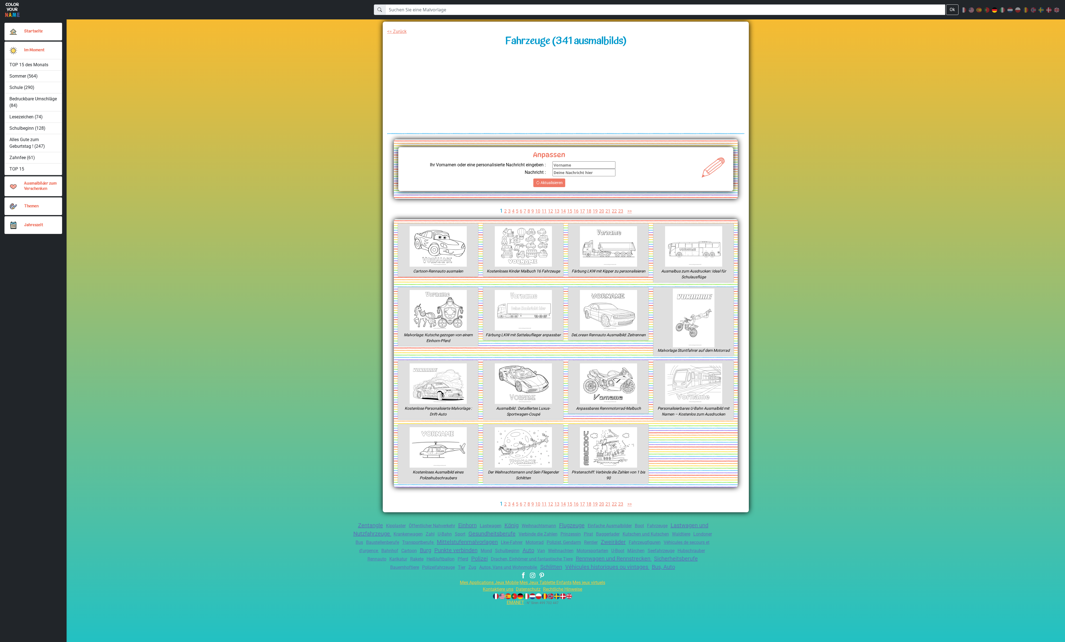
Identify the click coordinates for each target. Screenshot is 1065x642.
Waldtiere (681, 534)
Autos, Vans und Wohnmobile (508, 567)
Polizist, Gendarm (564, 542)
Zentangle (370, 525)
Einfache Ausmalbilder (610, 525)
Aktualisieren (551, 182)
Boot (639, 525)
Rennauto (376, 559)
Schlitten (551, 567)
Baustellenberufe (382, 542)
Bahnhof (389, 550)
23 (620, 211)
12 (550, 211)
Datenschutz (528, 589)
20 (601, 211)
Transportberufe (418, 542)
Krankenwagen (408, 534)
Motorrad (535, 542)
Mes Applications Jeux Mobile (489, 582)
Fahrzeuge (657, 525)
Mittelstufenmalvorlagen (467, 542)
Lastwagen (490, 525)
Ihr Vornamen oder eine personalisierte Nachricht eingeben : (488, 164)
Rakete (417, 559)
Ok (952, 9)
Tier (461, 567)
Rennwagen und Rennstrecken (614, 558)
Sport (460, 534)
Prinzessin (571, 534)
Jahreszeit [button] (33, 225)
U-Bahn (445, 534)
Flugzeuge (572, 525)
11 (544, 211)
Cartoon (409, 550)
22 (614, 211)
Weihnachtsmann (539, 525)
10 (537, 211)
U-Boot (617, 550)
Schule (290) (21, 87)
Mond (486, 550)
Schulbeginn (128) (27, 128)
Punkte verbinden (456, 550)
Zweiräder (613, 542)
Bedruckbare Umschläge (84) (33, 102)
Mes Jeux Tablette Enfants (545, 582)
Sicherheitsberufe (676, 558)
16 (576, 211)
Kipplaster (396, 525)
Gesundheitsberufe (492, 533)
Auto (528, 550)
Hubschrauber (691, 550)
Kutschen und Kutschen (646, 534)
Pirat (588, 534)
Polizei (479, 558)
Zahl (430, 534)
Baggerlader (608, 534)
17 (582, 211)
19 (595, 211)
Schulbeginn (507, 550)
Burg (425, 550)
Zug (472, 567)
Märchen (636, 550)
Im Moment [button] (34, 50)
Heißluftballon (441, 559)
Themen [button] (31, 206)
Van (541, 550)
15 (569, 211)
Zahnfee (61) (22, 157)
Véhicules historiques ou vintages (607, 567)
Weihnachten (561, 550)
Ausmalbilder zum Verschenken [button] (40, 186)
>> (629, 211)
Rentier (591, 542)
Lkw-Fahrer (512, 542)
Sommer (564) (23, 76)
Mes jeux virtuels (588, 582)
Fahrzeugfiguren (645, 542)
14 (563, 211)
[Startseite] (13, 31)
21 (607, 211)
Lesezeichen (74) (26, 116)
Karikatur (398, 559)
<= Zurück (397, 31)
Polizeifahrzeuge (438, 567)
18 (588, 211)
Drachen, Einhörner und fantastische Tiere (532, 559)
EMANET (515, 602)
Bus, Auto (663, 567)
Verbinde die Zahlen (538, 534)
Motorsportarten (592, 550)
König (511, 525)
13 (556, 211)
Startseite (33, 31)
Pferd (463, 559)
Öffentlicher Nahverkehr (432, 525)
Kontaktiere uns (498, 589)
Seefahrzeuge (661, 550)
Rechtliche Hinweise (562, 589)
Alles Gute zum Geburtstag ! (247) (27, 143)
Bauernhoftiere (404, 567)
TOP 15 (16, 169)
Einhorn (467, 525)
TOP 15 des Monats (28, 64)
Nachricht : (535, 172)
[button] (13, 50)
